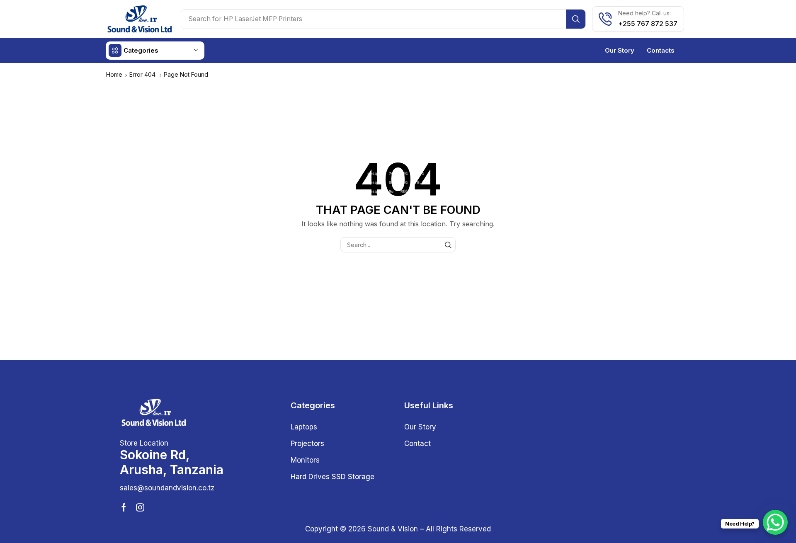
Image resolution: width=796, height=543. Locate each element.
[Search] (575, 19)
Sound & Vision (393, 529)
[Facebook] (124, 507)
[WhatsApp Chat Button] (775, 522)
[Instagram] (140, 507)
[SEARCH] (448, 244)
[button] (167, 488)
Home (114, 74)
